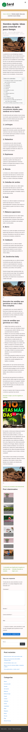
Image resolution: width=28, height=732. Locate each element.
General (8, 14)
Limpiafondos (6, 706)
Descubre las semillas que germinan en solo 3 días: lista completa (13, 100)
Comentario (6, 589)
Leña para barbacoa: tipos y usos (10, 662)
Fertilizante (6, 701)
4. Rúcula (7, 88)
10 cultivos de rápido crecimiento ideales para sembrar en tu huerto (13, 81)
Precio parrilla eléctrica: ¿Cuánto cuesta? (11, 669)
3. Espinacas (7, 87)
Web (4, 620)
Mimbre (5, 713)
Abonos (5, 681)
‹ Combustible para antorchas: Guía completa (7, 569)
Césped (5, 696)
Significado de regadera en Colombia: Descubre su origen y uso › (18, 569)
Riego (5, 718)
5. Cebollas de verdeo (9, 90)
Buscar (4, 641)
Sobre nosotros (4, 728)
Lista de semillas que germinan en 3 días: (14, 102)
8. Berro (6, 94)
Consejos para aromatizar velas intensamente (13, 486)
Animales (5, 686)
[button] (22, 79)
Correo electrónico (7, 614)
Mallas (5, 708)
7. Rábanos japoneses (9, 93)
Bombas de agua (7, 693)
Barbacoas (6, 691)
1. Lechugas (7, 83)
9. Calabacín (7, 96)
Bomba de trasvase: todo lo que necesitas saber (13, 656)
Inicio (4, 14)
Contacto (9, 728)
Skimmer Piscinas (7, 720)
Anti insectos (6, 688)
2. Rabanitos (7, 85)
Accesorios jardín (14, 33)
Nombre (5, 608)
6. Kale (6, 91)
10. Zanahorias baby (9, 98)
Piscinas (5, 715)
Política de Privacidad (17, 728)
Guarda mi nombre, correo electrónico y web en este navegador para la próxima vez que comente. (14, 628)
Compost (5, 698)
